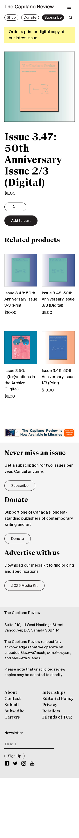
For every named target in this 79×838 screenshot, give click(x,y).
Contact (12, 699)
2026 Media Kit (24, 586)
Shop (11, 18)
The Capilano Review (22, 613)
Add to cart (21, 221)
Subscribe (53, 18)
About (10, 692)
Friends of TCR (57, 717)
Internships (53, 692)
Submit (11, 705)
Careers (12, 717)
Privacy (49, 705)
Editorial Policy (58, 699)
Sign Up (14, 756)
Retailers (51, 711)
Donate (30, 18)
